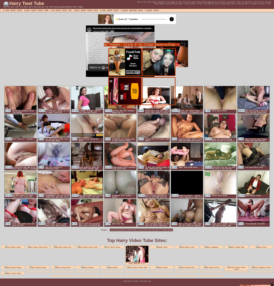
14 (148, 230)
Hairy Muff (113, 267)
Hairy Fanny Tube (237, 247)
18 (163, 230)
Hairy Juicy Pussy (14, 273)
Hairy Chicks (88, 267)
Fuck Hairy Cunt (187, 247)
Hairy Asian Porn (187, 267)
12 (141, 230)
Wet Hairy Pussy (212, 267)
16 (156, 230)
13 (145, 230)
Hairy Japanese (212, 247)
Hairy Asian (163, 267)
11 (137, 230)
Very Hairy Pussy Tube (138, 267)
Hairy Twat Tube (26, 3)
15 (152, 230)
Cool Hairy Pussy (110, 10)
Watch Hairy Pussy (14, 267)
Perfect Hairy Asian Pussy (237, 268)
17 (160, 230)
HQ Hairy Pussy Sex (62, 10)
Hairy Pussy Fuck (63, 267)
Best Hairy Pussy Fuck (86, 10)
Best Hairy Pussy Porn (37, 10)
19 (167, 230)
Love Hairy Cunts (13, 10)
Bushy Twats (153, 10)
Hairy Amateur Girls (133, 10)
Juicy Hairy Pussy (38, 267)
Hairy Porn (262, 247)
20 (171, 230)
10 (134, 230)
